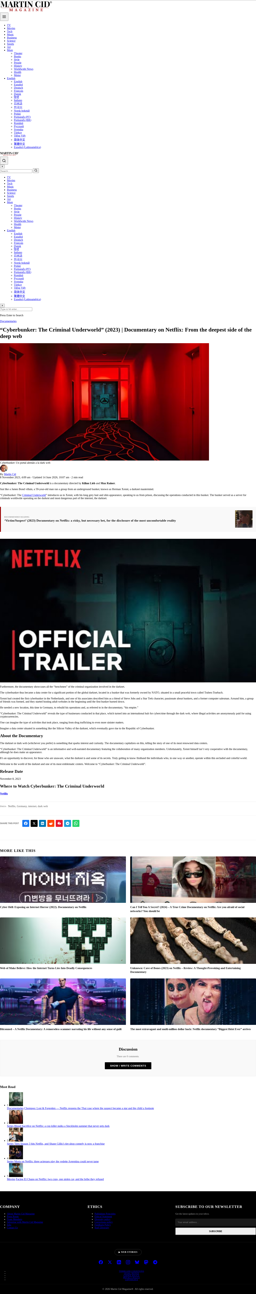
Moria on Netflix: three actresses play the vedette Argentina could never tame (56, 1161)
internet (32, 806)
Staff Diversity (102, 1227)
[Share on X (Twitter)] (34, 823)
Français (18, 90)
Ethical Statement (103, 1216)
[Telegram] (155, 1262)
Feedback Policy (103, 1225)
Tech (9, 31)
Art (9, 47)
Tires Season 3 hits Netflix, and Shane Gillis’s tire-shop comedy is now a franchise (59, 1143)
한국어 (18, 107)
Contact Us (12, 1227)
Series (10, 1125)
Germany (22, 806)
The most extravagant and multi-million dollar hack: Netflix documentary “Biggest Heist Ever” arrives (190, 1029)
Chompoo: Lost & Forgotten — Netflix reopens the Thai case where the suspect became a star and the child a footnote (89, 1108)
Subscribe (215, 1231)
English (11, 78)
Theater (18, 53)
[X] (110, 1262)
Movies (11, 28)
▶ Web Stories (128, 1252)
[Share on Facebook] (25, 823)
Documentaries (8, 321)
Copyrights (131, 1280)
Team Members (14, 1219)
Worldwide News (23, 68)
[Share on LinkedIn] (42, 823)
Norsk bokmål (22, 110)
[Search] (4, 161)
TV (9, 25)
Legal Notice (131, 1273)
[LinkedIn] (119, 1262)
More (10, 50)
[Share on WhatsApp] (75, 823)
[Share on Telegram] (67, 823)
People (17, 62)
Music (10, 34)
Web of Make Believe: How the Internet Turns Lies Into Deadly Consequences (46, 968)
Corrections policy (104, 1222)
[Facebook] (101, 1262)
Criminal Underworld (34, 495)
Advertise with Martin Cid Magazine (25, 1222)
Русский (19, 126)
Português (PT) (22, 116)
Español (18, 84)
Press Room (13, 1216)
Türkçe (18, 132)
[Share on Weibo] (59, 823)
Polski (17, 113)
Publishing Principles (105, 1213)
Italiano (18, 100)
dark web (43, 806)
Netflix (4, 793)
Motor (17, 75)
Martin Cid (10, 474)
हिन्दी (16, 97)
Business (12, 37)
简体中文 (19, 139)
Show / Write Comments (128, 1065)
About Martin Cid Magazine (21, 1213)
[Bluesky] (137, 1262)
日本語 (18, 103)
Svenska (18, 129)
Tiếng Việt (19, 135)
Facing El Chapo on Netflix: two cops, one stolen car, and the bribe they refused (60, 1179)
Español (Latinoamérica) (27, 147)
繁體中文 (19, 143)
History (18, 65)
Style (17, 59)
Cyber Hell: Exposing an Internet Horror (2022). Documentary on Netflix (43, 907)
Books (17, 56)
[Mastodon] (146, 1262)
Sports (10, 43)
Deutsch (18, 87)
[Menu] (4, 17)
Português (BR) (22, 120)
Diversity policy (102, 1219)
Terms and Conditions (131, 1271)
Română (18, 123)
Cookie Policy (131, 1275)
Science (11, 40)
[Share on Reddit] (50, 823)
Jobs (9, 1225)
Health (17, 72)
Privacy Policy (131, 1277)
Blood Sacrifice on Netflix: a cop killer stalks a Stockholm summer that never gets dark (62, 1125)
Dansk (17, 93)
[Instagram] (128, 1262)
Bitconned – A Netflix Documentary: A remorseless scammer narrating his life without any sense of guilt (61, 1029)
